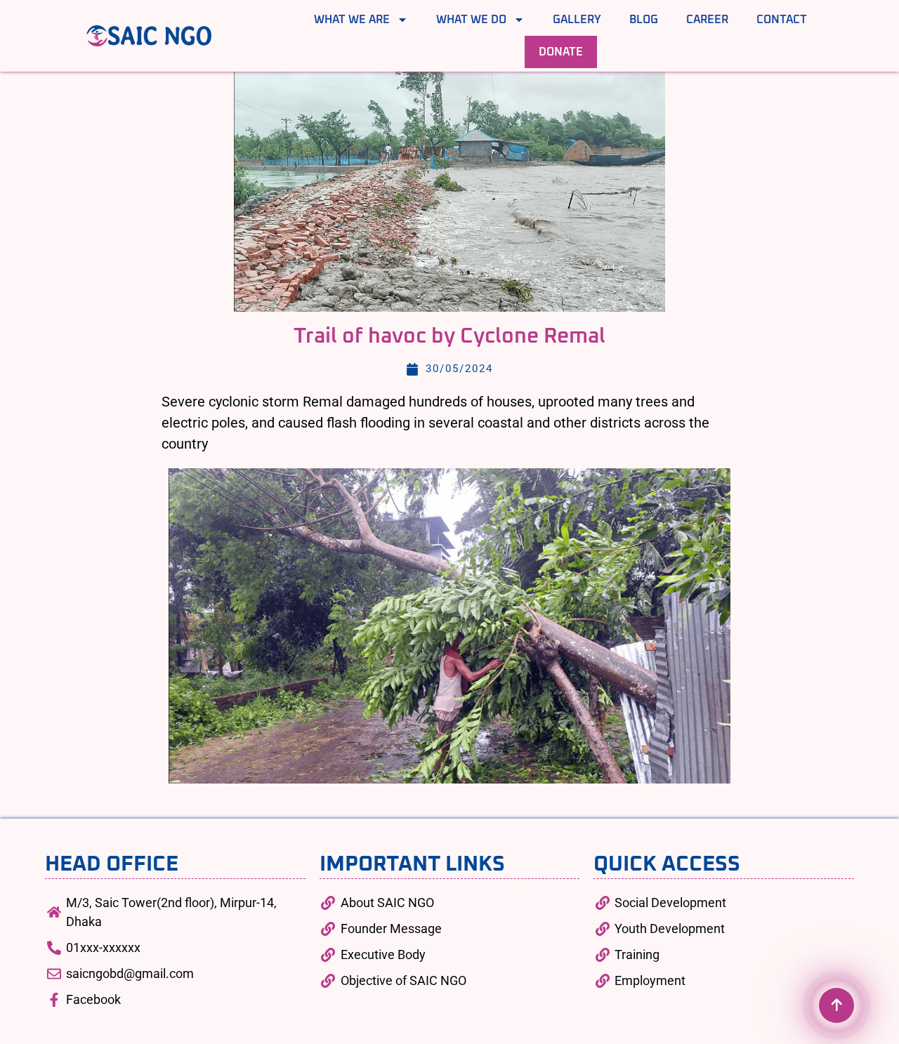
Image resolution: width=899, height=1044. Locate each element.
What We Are (352, 19)
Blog (643, 19)
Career (707, 19)
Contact (781, 19)
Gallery (577, 19)
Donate (561, 52)
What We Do (471, 19)
